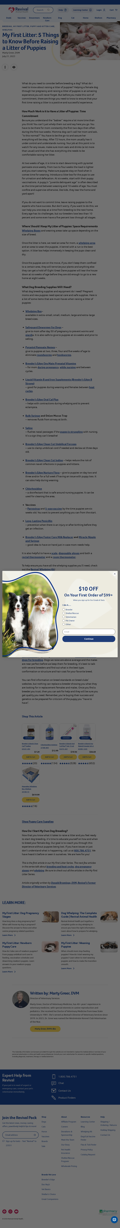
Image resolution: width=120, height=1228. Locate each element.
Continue (88, 638)
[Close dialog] (115, 574)
